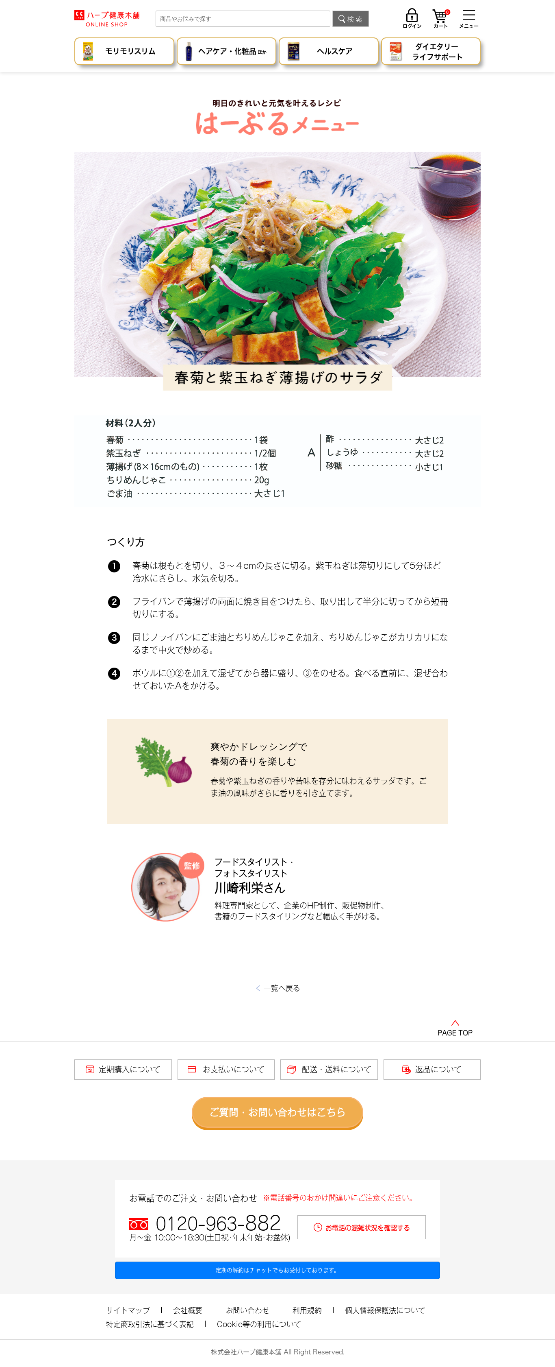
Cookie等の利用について (259, 1324)
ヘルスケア (335, 51)
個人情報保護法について (385, 1310)
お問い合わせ (247, 1310)
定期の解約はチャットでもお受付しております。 (277, 1270)
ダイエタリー (437, 52)
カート (441, 19)
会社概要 (187, 1310)
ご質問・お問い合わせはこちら (277, 1112)
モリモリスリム (130, 51)
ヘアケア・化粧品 (232, 51)
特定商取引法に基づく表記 (150, 1324)
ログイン (412, 26)
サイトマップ (128, 1310)
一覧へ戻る (282, 988)
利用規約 (307, 1310)
